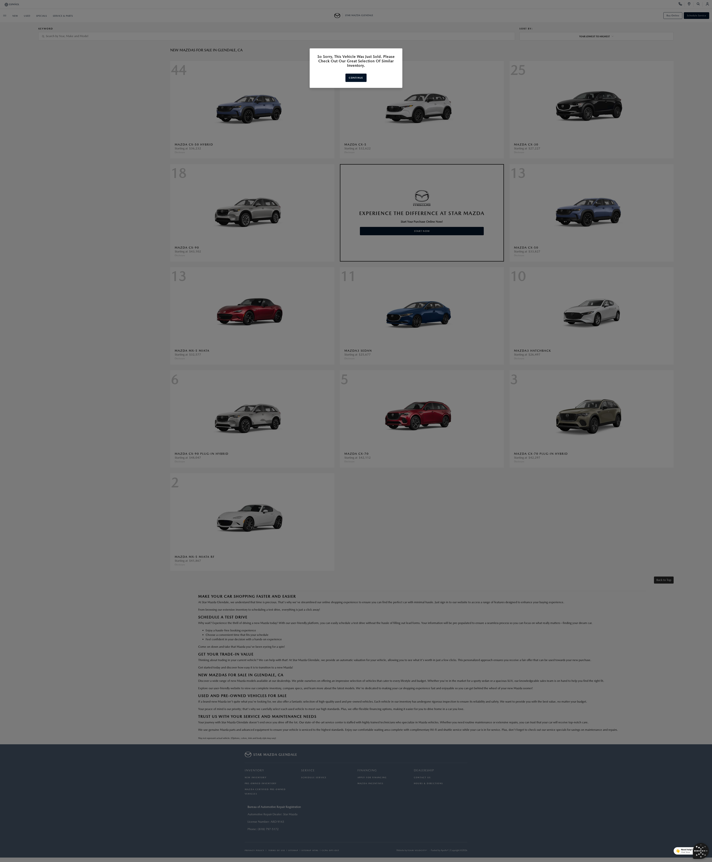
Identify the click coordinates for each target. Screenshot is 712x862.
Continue (356, 77)
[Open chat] (700, 850)
